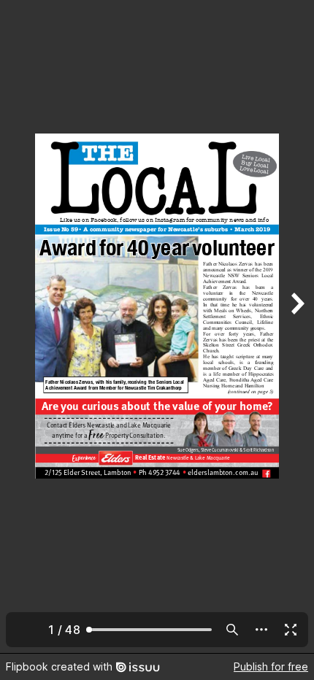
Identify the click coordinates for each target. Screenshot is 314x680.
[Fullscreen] (290, 629)
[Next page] (296, 326)
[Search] (232, 629)
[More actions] (261, 629)
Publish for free (271, 666)
